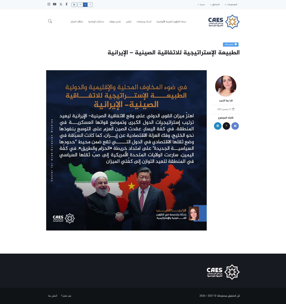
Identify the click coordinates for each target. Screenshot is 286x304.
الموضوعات (232, 4)
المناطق (215, 4)
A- (90, 4)
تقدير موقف (115, 22)
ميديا (202, 4)
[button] (50, 21)
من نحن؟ (66, 296)
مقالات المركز (77, 22)
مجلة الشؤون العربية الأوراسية (171, 22)
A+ (80, 4)
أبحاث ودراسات (144, 22)
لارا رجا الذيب (226, 100)
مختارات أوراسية (96, 22)
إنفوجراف (228, 44)
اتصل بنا (52, 296)
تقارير (128, 22)
